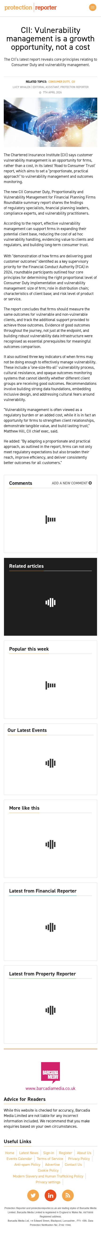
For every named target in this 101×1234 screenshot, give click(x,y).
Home (9, 1152)
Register (65, 1152)
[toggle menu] (92, 7)
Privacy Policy (79, 1158)
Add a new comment (70, 483)
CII (73, 82)
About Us (84, 1152)
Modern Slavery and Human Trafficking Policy (48, 1176)
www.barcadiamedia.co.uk (50, 1088)
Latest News (28, 1152)
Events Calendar (19, 1158)
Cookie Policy (48, 1170)
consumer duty (59, 82)
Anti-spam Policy (27, 1164)
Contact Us (73, 1164)
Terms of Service (50, 1158)
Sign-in (48, 1152)
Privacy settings (48, 1182)
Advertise (52, 1164)
